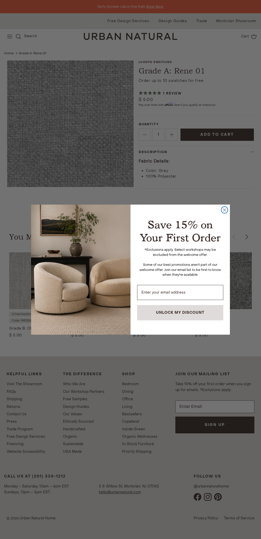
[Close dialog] (224, 210)
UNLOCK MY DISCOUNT (180, 312)
